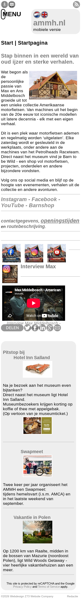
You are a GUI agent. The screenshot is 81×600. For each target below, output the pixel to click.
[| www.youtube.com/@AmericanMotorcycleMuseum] (56, 261)
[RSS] (76, 6)
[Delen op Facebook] (35, 330)
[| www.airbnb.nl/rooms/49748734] (37, 542)
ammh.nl (49, 22)
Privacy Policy (22, 586)
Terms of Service (49, 586)
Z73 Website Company (39, 596)
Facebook (44, 199)
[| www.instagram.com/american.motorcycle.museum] (34, 261)
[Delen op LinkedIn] (42, 330)
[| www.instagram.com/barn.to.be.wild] (10, 282)
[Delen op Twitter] (27, 330)
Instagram (14, 199)
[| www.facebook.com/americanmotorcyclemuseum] (11, 261)
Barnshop (41, 205)
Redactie (72, 596)
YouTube (12, 205)
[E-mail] (57, 330)
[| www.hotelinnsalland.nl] (37, 376)
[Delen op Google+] (49, 330)
